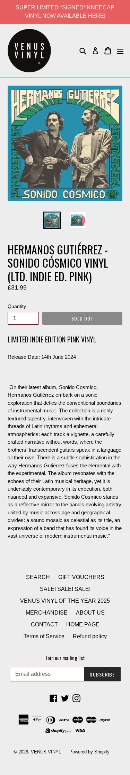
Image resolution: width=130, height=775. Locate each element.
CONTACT (44, 624)
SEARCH (38, 577)
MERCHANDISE (47, 613)
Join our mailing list (65, 658)
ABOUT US (90, 613)
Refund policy (90, 636)
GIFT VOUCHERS (81, 577)
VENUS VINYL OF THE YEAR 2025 (65, 601)
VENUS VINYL (46, 751)
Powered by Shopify (89, 751)
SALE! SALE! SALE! (65, 589)
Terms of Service (44, 636)
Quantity (17, 306)
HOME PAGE (82, 624)
